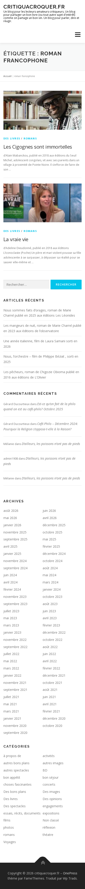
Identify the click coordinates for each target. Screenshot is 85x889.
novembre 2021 (15, 682)
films (6, 820)
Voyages (9, 842)
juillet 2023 (11, 611)
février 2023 (51, 625)
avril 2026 (50, 518)
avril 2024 (10, 582)
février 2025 (51, 546)
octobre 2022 (52, 639)
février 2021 (51, 711)
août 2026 (10, 510)
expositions (51, 813)
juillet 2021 (11, 697)
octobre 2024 (52, 561)
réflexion (49, 827)
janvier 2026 (12, 525)
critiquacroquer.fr (34, 7)
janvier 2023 (12, 632)
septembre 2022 (15, 647)
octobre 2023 (52, 596)
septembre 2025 (15, 539)
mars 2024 (50, 582)
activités (49, 756)
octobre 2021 (52, 682)
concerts (49, 784)
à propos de (12, 756)
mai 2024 (49, 575)
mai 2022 (10, 661)
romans (30, 138)
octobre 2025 (52, 532)
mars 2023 (11, 625)
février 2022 (51, 668)
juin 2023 (49, 611)
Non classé (51, 820)
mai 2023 (10, 618)
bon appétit (11, 777)
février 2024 (12, 589)
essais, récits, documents (22, 813)
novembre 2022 (15, 639)
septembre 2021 (15, 689)
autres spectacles (16, 770)
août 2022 (50, 647)
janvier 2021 (12, 718)
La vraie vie (15, 239)
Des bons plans (14, 791)
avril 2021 (50, 704)
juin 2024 (10, 575)
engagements (53, 806)
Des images (51, 791)
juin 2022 (49, 654)
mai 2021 (10, 704)
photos (8, 827)
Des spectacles (14, 806)
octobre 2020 (52, 725)
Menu (77, 34)
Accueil (7, 76)
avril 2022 (50, 661)
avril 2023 (50, 618)
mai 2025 (49, 539)
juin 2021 (49, 697)
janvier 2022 (12, 675)
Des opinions (52, 799)
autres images (53, 763)
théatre (48, 834)
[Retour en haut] (42, 863)
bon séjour (50, 777)
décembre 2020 (54, 718)
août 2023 (50, 604)
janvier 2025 (12, 553)
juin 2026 (49, 510)
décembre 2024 (54, 553)
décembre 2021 (54, 675)
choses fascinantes (17, 784)
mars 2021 (11, 711)
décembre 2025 (54, 525)
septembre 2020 (15, 732)
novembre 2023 (15, 596)
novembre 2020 (15, 725)
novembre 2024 (15, 561)
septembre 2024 (15, 568)
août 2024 (50, 568)
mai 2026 (10, 518)
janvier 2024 (52, 589)
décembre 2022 (54, 632)
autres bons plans (16, 763)
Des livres (11, 138)
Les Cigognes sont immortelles (37, 146)
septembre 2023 (15, 604)
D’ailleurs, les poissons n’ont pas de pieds (51, 444)
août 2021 (50, 689)
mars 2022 (11, 668)
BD (45, 770)
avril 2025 (10, 546)
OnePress (70, 873)
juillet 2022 (11, 654)
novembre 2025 (15, 532)
